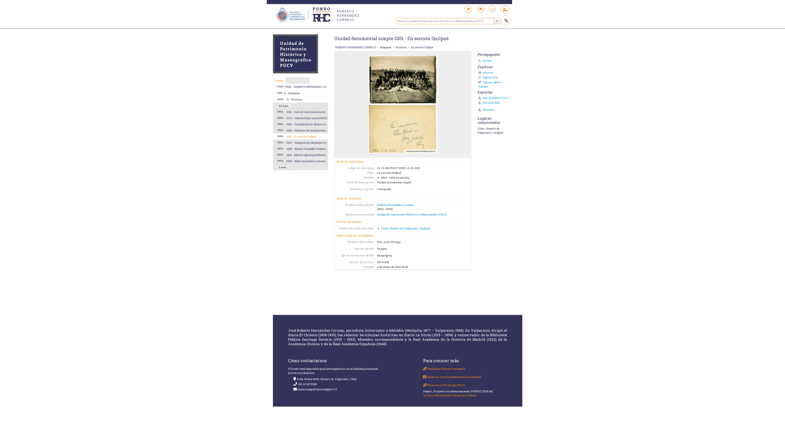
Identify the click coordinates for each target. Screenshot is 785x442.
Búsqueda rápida (297, 80)
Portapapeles (506, 21)
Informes (487, 72)
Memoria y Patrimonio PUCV (446, 385)
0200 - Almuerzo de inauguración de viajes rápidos (316, 130)
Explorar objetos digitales (489, 84)
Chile (384, 228)
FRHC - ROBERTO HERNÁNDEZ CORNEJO (309, 86)
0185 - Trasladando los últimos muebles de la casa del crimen (322, 124)
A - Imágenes (292, 93)
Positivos (401, 47)
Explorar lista (490, 77)
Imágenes (385, 47)
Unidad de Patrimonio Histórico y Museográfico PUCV (412, 214)
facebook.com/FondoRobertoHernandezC (453, 377)
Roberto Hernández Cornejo (395, 205)
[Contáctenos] (480, 9)
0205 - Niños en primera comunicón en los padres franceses (321, 161)
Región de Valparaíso (404, 228)
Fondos (279, 80)
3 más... (283, 167)
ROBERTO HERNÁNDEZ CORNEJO (355, 47)
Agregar (487, 60)
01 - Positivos (294, 99)
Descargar (488, 109)
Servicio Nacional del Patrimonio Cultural (449, 395)
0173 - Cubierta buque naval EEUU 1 (306, 118)
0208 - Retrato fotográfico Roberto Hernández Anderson (319, 148)
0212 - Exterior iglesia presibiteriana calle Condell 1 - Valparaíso (323, 155)
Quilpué (425, 228)
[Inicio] (468, 9)
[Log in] (505, 9)
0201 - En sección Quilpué (301, 136)
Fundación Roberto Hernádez (446, 369)
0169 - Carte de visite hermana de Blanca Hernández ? (317, 112)
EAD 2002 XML (491, 102)
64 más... (284, 105)
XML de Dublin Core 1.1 (495, 97)
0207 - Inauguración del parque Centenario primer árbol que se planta (326, 142)
